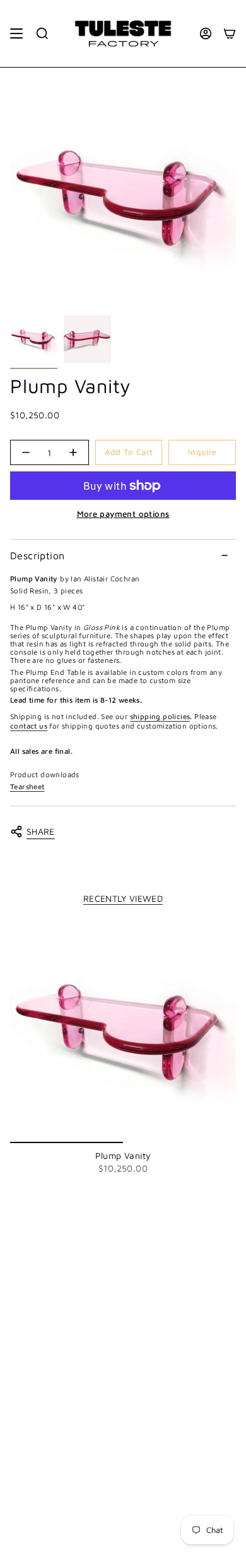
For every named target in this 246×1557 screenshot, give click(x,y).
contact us (28, 726)
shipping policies (160, 716)
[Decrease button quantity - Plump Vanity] (26, 452)
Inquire (202, 452)
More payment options (123, 514)
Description (37, 555)
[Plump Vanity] (123, 1030)
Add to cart (129, 452)
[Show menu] (16, 33)
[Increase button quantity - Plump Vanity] (73, 452)
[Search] (42, 33)
